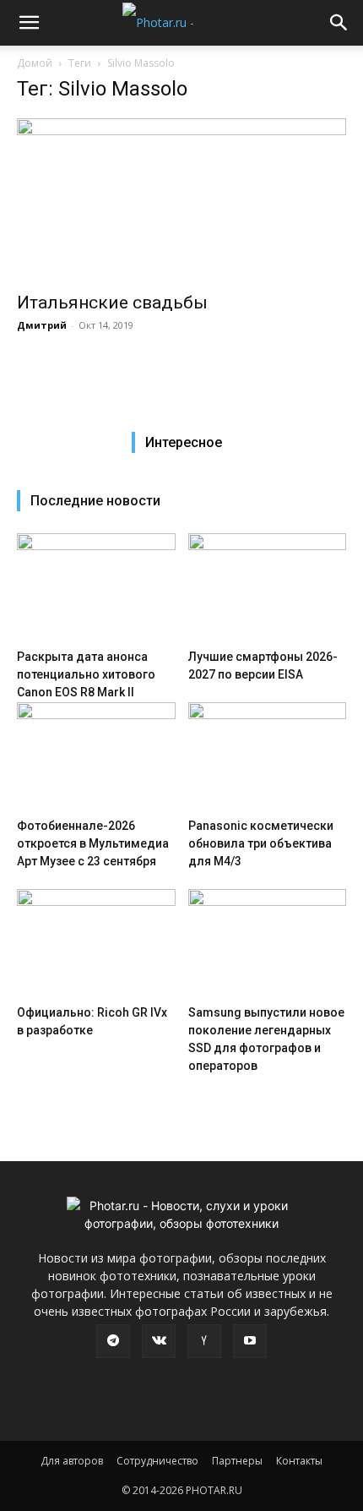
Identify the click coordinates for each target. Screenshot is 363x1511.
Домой (34, 63)
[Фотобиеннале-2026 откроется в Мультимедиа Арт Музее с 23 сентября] (96, 756)
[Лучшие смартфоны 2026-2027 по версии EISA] (267, 587)
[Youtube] (250, 1341)
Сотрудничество (157, 1461)
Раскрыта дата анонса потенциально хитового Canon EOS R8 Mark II (86, 674)
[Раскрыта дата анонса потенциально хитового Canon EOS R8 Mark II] (96, 587)
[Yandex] (204, 1341)
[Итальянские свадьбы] (181, 199)
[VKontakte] (159, 1341)
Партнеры (237, 1461)
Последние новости (95, 501)
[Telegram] (113, 1341)
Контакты (299, 1461)
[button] (29, 23)
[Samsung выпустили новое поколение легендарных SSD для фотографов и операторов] (267, 943)
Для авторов (72, 1461)
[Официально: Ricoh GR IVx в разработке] (96, 943)
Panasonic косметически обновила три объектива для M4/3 (260, 843)
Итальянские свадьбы (112, 302)
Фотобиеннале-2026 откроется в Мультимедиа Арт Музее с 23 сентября (93, 843)
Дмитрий (42, 325)
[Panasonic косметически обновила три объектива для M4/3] (267, 756)
